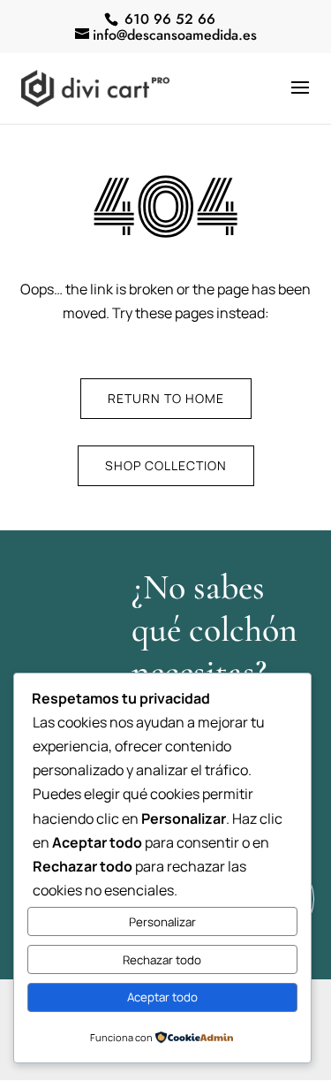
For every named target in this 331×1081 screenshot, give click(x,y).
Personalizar (162, 922)
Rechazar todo (162, 960)
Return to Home (166, 398)
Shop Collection (166, 465)
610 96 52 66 (167, 19)
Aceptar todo (162, 997)
